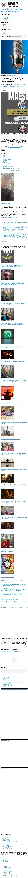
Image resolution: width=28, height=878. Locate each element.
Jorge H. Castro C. (22, 84)
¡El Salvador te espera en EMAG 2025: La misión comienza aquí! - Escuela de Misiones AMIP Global (14, 602)
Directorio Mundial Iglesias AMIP (10, 680)
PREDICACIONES (7, 17)
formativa (5, 167)
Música (4, 32)
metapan (5, 160)
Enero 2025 (6, 866)
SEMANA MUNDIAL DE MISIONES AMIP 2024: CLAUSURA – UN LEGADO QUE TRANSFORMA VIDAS (12, 325)
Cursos (4, 33)
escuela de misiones (7, 159)
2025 (4, 156)
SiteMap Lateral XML (7, 685)
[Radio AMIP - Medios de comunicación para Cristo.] (14, 712)
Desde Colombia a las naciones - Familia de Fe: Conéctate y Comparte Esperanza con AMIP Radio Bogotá (14, 346)
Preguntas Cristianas (7, 683)
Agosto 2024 (6, 872)
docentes (5, 162)
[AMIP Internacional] (14, 800)
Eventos (4, 25)
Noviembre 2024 (7, 868)
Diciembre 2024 (7, 867)
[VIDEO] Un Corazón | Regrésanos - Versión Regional (13, 531)
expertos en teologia (7, 163)
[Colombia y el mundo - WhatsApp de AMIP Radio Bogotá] (14, 622)
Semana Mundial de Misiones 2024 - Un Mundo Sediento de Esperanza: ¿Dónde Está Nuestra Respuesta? (14, 502)
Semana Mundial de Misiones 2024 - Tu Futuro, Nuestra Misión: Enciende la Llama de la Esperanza (13, 438)
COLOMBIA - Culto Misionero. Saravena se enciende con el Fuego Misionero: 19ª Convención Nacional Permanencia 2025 (15, 223)
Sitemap (4, 27)
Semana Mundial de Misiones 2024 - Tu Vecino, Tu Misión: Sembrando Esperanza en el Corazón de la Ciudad (14, 454)
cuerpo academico (7, 158)
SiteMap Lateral (6, 684)
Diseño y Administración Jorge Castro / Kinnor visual (10, 876)
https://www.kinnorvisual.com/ (11, 217)
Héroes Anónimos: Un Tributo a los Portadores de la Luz (13, 361)
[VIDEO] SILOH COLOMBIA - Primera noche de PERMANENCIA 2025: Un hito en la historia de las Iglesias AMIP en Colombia (14, 230)
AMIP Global (6, 679)
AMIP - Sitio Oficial (7, 678)
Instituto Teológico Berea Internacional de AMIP (13, 682)
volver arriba (3, 241)
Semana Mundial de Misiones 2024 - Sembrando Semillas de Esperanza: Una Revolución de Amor (14, 485)
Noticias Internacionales (11, 75)
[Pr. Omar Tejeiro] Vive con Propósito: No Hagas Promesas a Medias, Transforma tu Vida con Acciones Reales (14, 594)
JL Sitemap (5, 686)
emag (4, 155)
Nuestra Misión (6, 677)
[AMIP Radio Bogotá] (14, 752)
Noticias (5, 24)
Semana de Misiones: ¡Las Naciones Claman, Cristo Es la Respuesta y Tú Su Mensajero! (13, 576)
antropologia (5, 165)
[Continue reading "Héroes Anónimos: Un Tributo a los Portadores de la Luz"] (7, 359)
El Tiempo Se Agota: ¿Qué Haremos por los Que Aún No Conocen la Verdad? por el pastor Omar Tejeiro (13, 304)
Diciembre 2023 (7, 873)
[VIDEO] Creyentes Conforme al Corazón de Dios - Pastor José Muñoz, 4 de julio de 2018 (13, 585)
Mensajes (5, 19)
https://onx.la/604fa (14, 147)
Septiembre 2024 (7, 871)
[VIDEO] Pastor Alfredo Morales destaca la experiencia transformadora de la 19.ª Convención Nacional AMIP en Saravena (15, 227)
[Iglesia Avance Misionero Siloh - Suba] (12, 651)
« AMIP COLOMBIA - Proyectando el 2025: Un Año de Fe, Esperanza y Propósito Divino (13, 171)
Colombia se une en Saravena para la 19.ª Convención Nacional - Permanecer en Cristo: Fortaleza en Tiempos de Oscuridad (15, 238)
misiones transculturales (8, 166)
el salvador (5, 161)
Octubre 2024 (6, 870)
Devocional (5, 18)
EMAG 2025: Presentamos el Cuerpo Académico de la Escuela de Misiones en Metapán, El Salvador (12, 266)
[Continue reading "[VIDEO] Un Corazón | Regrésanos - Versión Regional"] (7, 528)
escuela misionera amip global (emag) (11, 168)
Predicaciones (4, 553)
